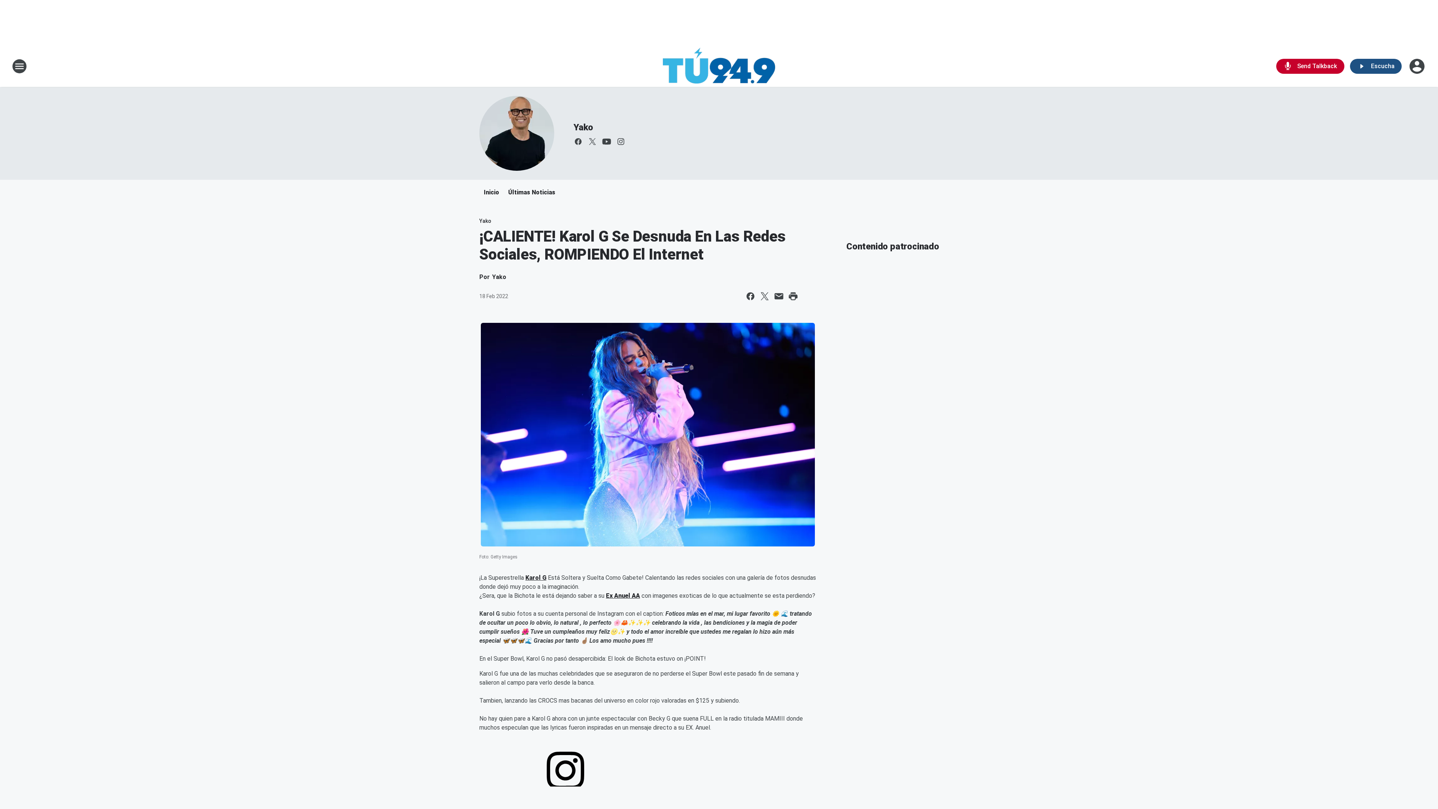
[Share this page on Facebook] (750, 296)
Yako (583, 127)
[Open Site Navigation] (19, 66)
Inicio (491, 192)
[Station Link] (719, 66)
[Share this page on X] (764, 296)
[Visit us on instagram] (620, 141)
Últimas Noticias (531, 192)
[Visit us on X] (592, 141)
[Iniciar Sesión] (1418, 66)
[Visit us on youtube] (606, 141)
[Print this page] (793, 296)
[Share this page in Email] (779, 296)
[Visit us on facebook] (578, 141)
